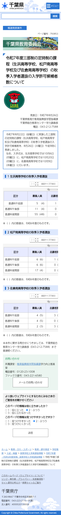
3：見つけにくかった (19, 424)
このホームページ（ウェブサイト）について (22, 475)
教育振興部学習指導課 (29, 364)
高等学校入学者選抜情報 (31, 453)
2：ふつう (34, 410)
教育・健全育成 (42, 449)
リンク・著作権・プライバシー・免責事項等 (22, 479)
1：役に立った (16, 410)
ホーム (4, 449)
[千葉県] (12, 6)
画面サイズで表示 (48, 183)
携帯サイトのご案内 (31, 482)
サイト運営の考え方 (10, 482)
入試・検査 (12, 453)
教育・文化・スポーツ (21, 449)
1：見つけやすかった (19, 421)
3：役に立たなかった (19, 413)
